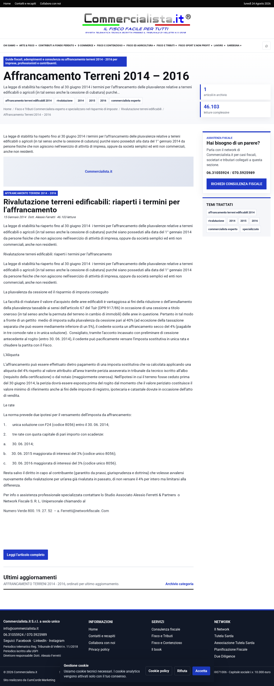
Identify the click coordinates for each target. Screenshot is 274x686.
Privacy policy (99, 649)
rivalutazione (65, 100)
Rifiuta (182, 671)
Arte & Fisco (26, 45)
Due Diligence (224, 656)
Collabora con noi (50, 3)
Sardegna (233, 45)
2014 (81, 100)
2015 (92, 100)
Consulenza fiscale (166, 629)
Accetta (201, 671)
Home (7, 3)
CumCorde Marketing (41, 680)
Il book (157, 649)
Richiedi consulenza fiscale (236, 184)
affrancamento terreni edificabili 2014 (28, 100)
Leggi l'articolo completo (26, 555)
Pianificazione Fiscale (230, 649)
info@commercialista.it (21, 628)
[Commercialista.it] (137, 23)
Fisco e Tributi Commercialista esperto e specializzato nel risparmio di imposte (66, 109)
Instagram (56, 641)
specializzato (251, 229)
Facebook (23, 641)
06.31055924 (218, 173)
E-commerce (85, 45)
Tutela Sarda (224, 636)
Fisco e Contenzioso (110, 45)
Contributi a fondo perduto (56, 45)
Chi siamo (9, 45)
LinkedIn (40, 641)
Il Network (221, 629)
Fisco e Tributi (166, 45)
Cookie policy (159, 671)
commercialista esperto (125, 100)
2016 (103, 100)
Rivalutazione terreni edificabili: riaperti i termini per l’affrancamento (91, 206)
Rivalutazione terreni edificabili (141, 109)
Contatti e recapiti (25, 3)
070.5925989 (243, 173)
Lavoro (218, 45)
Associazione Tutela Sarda (234, 643)
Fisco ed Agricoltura (140, 45)
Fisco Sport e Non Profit (194, 45)
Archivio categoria (179, 584)
